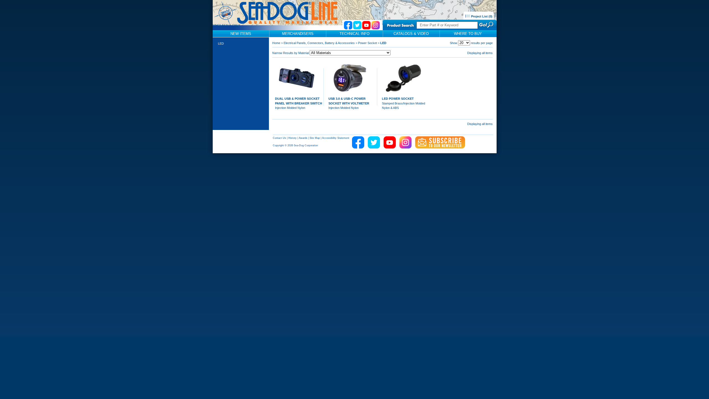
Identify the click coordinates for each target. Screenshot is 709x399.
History (292, 138)
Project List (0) (481, 16)
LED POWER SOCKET (398, 98)
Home (276, 43)
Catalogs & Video (411, 34)
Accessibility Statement (335, 138)
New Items (240, 34)
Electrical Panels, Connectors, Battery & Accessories (319, 43)
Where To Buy (468, 34)
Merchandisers (298, 34)
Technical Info (354, 34)
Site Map (315, 138)
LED (221, 43)
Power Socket (367, 43)
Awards (303, 138)
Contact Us (279, 138)
